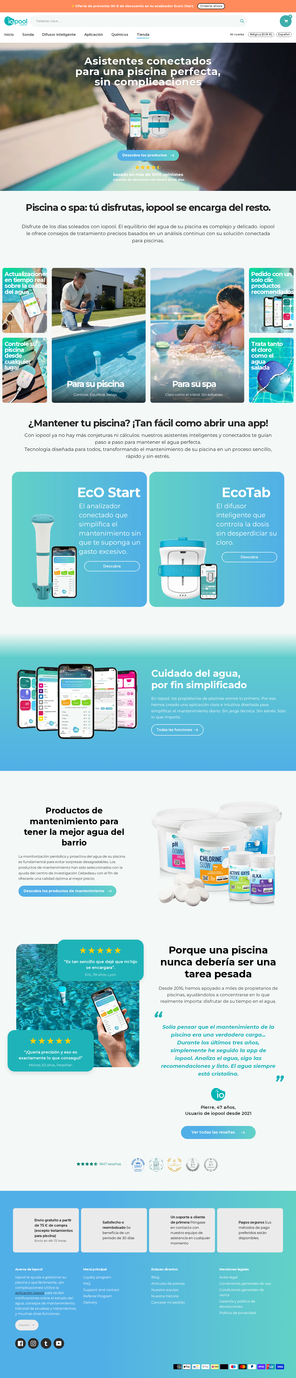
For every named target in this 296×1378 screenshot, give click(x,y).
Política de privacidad (237, 1313)
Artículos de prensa (168, 1283)
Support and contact (101, 1290)
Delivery (90, 1302)
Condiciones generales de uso (245, 1283)
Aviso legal (228, 1277)
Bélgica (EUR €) (261, 34)
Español (284, 34)
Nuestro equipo (165, 1290)
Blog (155, 1277)
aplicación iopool (29, 1293)
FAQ (86, 1283)
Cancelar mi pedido (168, 1302)
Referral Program (97, 1296)
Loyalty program (97, 1277)
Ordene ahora (211, 6)
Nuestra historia (165, 1296)
